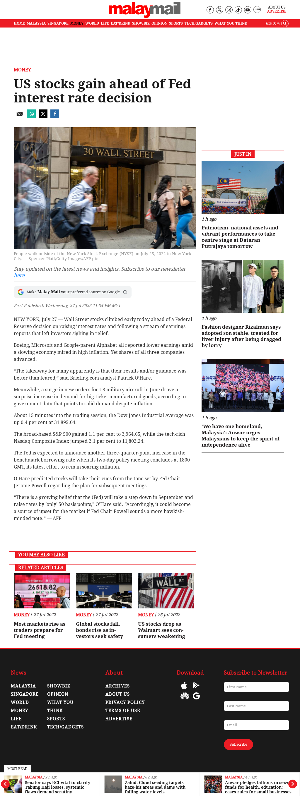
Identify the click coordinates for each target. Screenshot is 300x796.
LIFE (105, 23)
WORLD (92, 23)
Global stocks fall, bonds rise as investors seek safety (99, 630)
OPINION (159, 23)
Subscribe (238, 744)
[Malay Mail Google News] (196, 700)
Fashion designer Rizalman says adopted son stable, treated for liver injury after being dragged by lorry (241, 336)
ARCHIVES (117, 686)
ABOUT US (117, 694)
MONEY (76, 23)
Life (16, 718)
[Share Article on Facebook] (54, 116)
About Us (277, 7)
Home (19, 23)
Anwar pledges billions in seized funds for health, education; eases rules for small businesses (258, 787)
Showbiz (58, 686)
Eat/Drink (24, 727)
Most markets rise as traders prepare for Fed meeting (39, 630)
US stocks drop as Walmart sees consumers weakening (161, 630)
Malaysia (33, 777)
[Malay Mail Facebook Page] (210, 10)
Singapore (25, 694)
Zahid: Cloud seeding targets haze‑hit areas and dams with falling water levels (155, 787)
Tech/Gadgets (65, 727)
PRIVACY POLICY (125, 702)
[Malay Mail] (144, 16)
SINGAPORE (58, 23)
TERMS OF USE (122, 710)
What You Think (230, 23)
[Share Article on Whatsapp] (31, 116)
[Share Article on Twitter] (43, 116)
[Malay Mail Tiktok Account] (238, 10)
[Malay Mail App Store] (184, 689)
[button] (125, 292)
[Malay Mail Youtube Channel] (247, 10)
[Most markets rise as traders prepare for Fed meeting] (42, 590)
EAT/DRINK (120, 23)
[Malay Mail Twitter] (219, 10)
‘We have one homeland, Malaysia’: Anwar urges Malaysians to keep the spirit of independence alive (240, 435)
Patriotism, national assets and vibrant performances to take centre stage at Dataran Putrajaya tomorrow (240, 237)
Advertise (276, 11)
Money (22, 70)
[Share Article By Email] (19, 116)
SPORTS (176, 23)
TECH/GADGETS (199, 23)
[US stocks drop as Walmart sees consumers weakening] (166, 590)
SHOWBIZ (141, 23)
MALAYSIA (36, 23)
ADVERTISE (118, 718)
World (20, 702)
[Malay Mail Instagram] (228, 10)
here (19, 275)
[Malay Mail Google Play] (196, 689)
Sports (56, 718)
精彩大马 (273, 23)
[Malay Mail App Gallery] (184, 700)
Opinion (57, 694)
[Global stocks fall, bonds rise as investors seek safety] (104, 590)
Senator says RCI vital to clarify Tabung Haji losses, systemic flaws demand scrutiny (57, 787)
